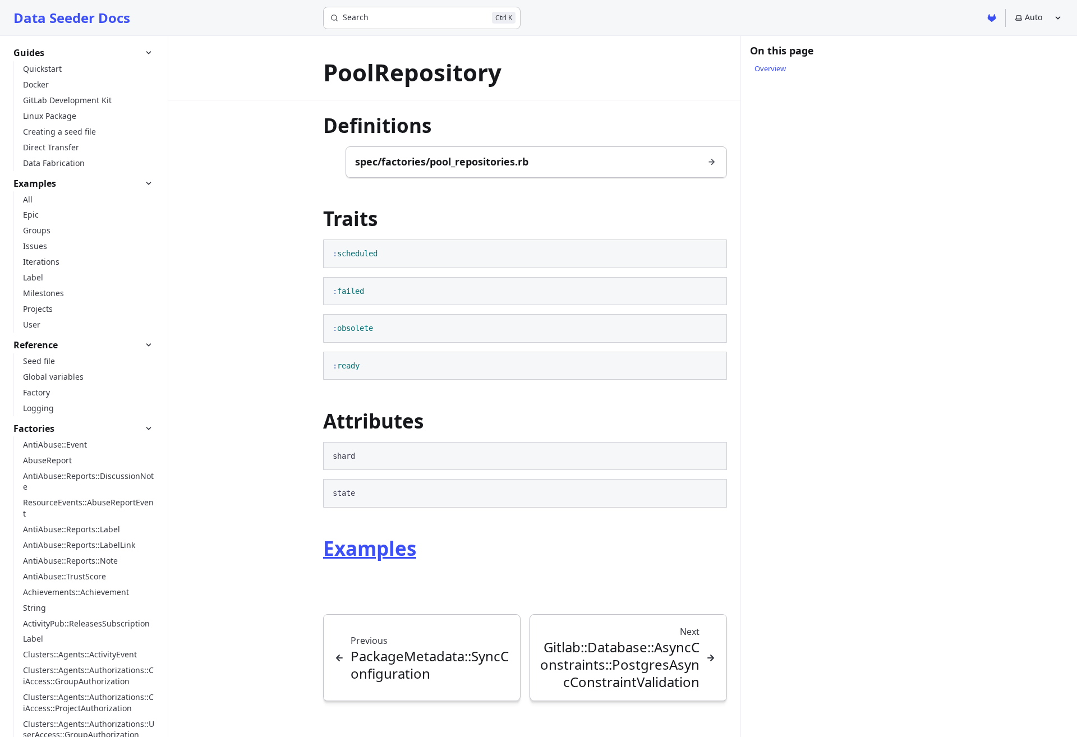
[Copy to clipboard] (713, 253)
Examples (369, 548)
